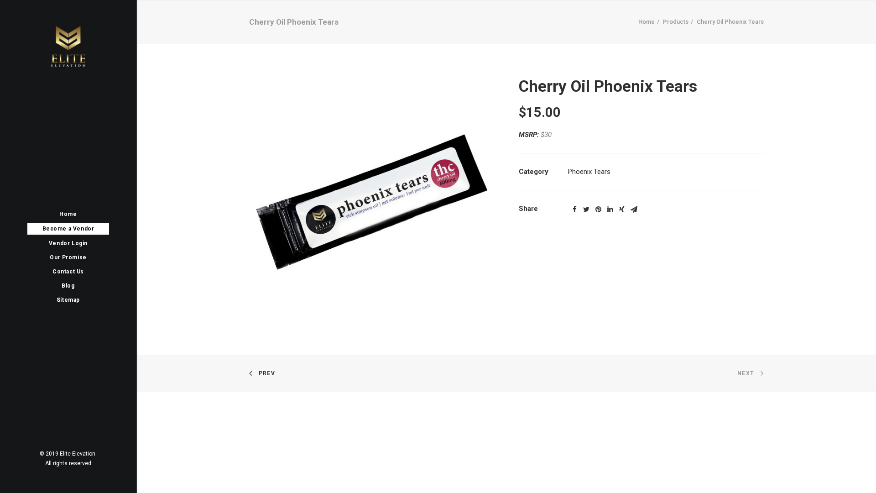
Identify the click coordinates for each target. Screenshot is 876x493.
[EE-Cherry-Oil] (371, 199)
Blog (68, 286)
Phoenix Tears (589, 172)
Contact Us (68, 271)
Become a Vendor (68, 229)
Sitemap (68, 300)
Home (68, 214)
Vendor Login (68, 243)
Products (675, 21)
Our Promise (68, 257)
